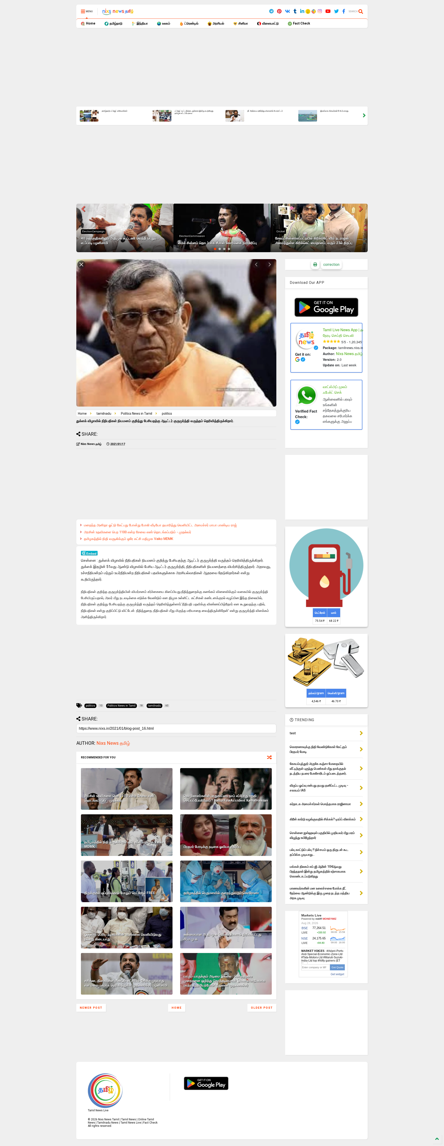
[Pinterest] (279, 11)
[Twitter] (336, 11)
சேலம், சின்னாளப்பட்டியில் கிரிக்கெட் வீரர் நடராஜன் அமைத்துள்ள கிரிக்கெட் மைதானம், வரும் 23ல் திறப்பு (198, 113)
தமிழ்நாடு (115, 23)
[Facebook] (343, 11)
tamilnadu (103, 413)
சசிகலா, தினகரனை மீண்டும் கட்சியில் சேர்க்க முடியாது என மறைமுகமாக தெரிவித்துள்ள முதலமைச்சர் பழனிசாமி (126, 983)
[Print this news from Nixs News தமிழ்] (315, 264)
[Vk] (287, 11)
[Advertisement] (215, 67)
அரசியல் (218, 23)
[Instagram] (320, 11)
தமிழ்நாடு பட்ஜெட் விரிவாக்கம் (265, 111)
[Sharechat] (313, 12)
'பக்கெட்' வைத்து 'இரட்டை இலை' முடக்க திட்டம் (126, 111)
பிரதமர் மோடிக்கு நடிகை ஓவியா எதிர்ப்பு (212, 847)
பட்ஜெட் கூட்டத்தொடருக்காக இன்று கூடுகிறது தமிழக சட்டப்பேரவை (344, 112)
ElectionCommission (95, 236)
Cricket (183, 231)
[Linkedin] (302, 11)
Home (90, 23)
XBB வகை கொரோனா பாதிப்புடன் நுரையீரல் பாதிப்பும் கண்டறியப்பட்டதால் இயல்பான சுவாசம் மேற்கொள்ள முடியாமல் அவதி (314, 238)
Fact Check (301, 23)
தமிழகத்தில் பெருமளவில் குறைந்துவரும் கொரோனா (221, 893)
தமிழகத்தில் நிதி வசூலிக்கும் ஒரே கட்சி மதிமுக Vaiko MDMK (128, 539)
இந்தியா (142, 23)
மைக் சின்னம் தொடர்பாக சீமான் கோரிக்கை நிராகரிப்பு (120, 243)
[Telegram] (271, 11)
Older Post (262, 1007)
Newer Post (91, 1007)
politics (280, 227)
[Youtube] (328, 11)
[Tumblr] (295, 11)
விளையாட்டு (270, 23)
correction (331, 264)
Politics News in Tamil (136, 413)
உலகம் (165, 23)
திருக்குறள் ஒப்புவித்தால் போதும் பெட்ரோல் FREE (119, 893)
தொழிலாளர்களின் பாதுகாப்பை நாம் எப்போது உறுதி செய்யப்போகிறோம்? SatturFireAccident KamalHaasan (226, 798)
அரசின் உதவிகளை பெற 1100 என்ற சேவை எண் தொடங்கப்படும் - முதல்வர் (137, 532)
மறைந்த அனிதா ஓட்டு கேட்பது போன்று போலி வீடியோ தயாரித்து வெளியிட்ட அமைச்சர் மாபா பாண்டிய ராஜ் (160, 525)
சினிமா (243, 23)
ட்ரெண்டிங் (191, 23)
